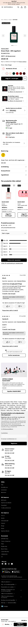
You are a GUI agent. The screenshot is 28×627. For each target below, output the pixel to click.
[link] (14, 260)
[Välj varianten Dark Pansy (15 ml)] (20, 73)
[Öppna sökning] (18, 7)
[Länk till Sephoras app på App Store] (15, 571)
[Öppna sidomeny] (2, 7)
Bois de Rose (11, 405)
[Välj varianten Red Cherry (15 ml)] (17, 73)
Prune (25, 408)
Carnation (3, 405)
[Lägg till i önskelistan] (14, 185)
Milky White (13, 402)
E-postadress (4, 433)
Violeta (11, 407)
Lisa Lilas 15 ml (20, 405)
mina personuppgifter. (16, 425)
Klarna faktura (22, 61)
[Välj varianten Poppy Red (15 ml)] (13, 73)
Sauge (2, 407)
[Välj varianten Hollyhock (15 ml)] (24, 73)
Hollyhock (23, 403)
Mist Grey (16, 410)
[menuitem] (21, 7)
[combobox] (14, 233)
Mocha (3, 410)
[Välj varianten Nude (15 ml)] (10, 73)
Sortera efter (4, 230)
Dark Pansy (15, 403)
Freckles (23, 410)
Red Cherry (7, 403)
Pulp (6, 407)
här (16, 575)
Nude (20, 402)
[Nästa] (24, 35)
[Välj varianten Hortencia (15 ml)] (6, 73)
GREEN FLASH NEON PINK (15, 408)
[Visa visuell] (14, 34)
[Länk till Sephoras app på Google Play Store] (6, 571)
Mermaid (17, 407)
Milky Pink (9, 410)
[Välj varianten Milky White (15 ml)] (3, 73)
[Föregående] (3, 35)
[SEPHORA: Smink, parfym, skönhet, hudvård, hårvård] (8, 7)
